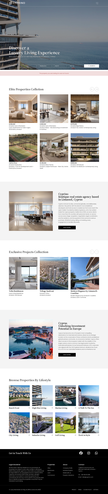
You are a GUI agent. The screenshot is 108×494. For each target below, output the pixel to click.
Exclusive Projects (68, 470)
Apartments (51, 470)
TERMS (79, 489)
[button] (16, 66)
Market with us (67, 473)
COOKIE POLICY (87, 489)
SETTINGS (95, 489)
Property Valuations (68, 475)
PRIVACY (74, 489)
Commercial (51, 475)
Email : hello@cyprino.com (85, 477)
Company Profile (67, 468)
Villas (49, 468)
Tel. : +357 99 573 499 (84, 475)
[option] (23, 133)
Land (49, 473)
